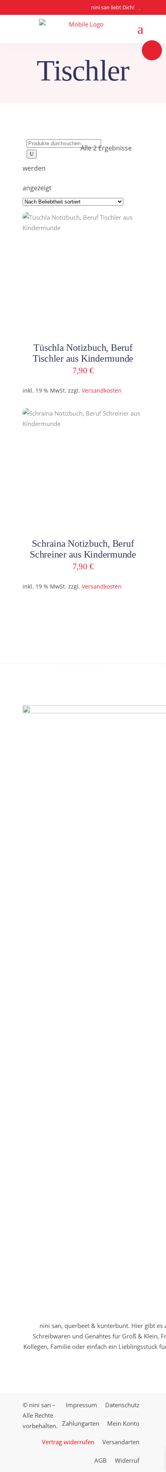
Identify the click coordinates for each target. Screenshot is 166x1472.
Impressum (81, 1405)
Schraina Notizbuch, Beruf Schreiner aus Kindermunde (83, 549)
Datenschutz (122, 1405)
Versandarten (120, 1442)
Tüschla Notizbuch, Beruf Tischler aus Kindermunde (83, 353)
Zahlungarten (80, 1423)
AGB (100, 1460)
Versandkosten (102, 390)
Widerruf (127, 1460)
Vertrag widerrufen (68, 1442)
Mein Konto (123, 1423)
